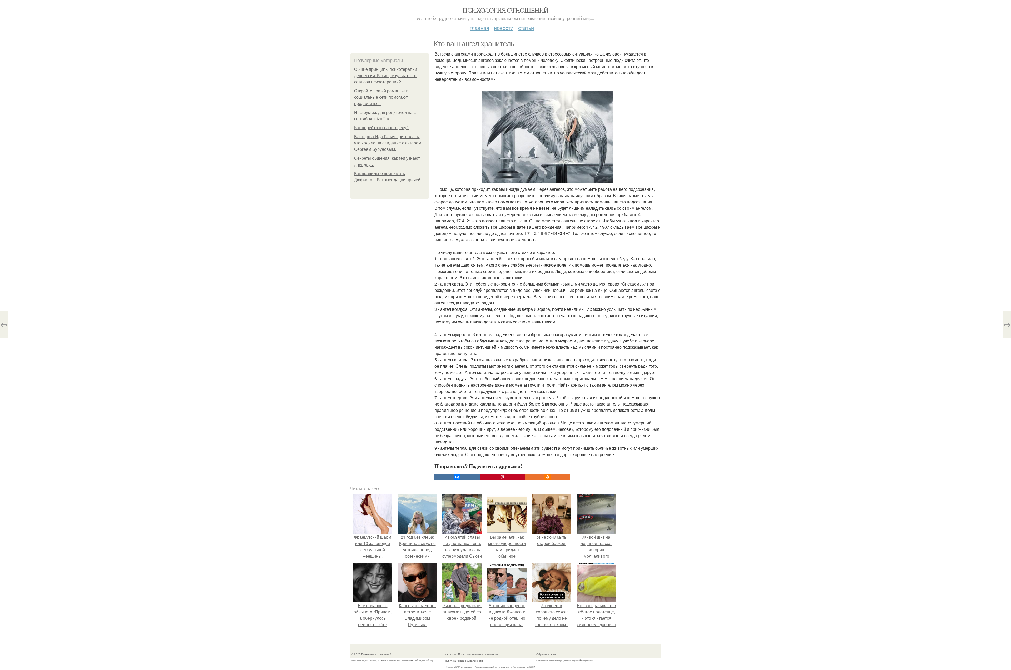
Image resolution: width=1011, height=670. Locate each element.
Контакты (450, 654)
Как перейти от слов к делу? (381, 128)
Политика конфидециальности (463, 660)
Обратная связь (546, 654)
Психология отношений (505, 10)
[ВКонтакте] (457, 477)
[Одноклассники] (547, 477)
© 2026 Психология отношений (371, 654)
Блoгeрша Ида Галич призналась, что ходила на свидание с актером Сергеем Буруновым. (387, 143)
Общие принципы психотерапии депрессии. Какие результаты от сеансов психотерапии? (385, 75)
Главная (479, 28)
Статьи (526, 28)
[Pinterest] (502, 477)
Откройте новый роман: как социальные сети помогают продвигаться (381, 97)
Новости (503, 28)
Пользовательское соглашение (478, 654)
